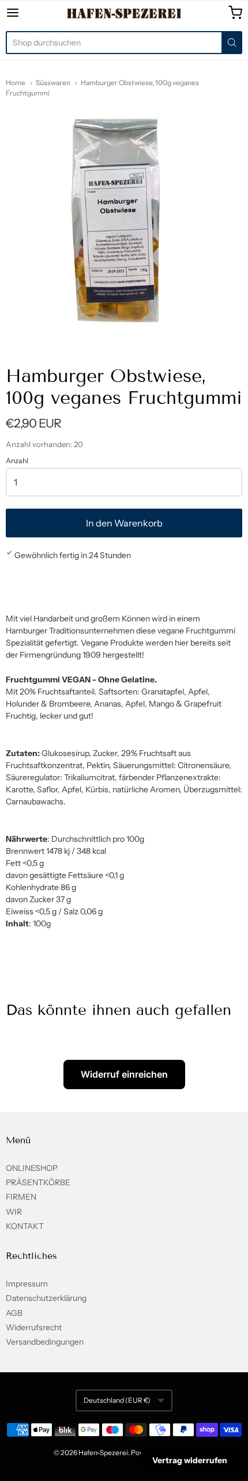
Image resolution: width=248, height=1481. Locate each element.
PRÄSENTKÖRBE (38, 1182)
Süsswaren (53, 82)
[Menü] (29, 13)
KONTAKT (25, 1226)
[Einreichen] (231, 42)
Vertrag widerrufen (189, 1460)
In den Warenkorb (124, 523)
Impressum (27, 1283)
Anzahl (17, 461)
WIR (14, 1212)
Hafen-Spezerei (103, 1452)
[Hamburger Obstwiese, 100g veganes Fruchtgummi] (124, 223)
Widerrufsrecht (34, 1327)
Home (15, 82)
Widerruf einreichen (124, 1074)
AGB (14, 1313)
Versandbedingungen (45, 1342)
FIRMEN (21, 1197)
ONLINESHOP (32, 1168)
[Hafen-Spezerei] (124, 13)
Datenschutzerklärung (46, 1298)
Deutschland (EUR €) (117, 1400)
